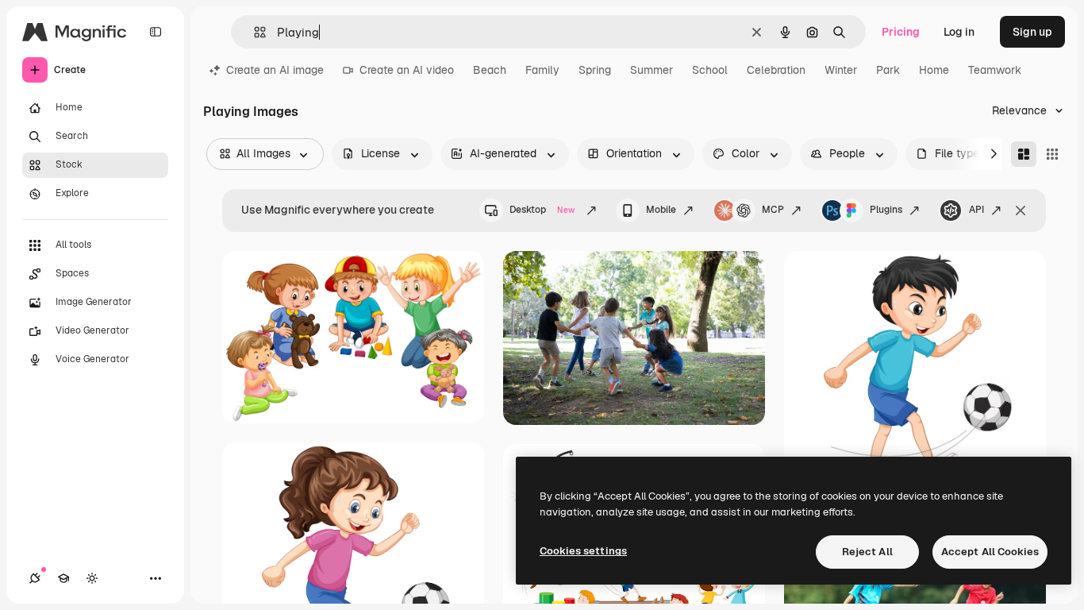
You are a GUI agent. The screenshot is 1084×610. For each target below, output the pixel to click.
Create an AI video (406, 70)
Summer (651, 70)
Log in (959, 32)
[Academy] (63, 578)
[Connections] (35, 578)
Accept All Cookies (990, 551)
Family (542, 70)
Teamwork (994, 70)
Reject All (867, 551)
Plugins (886, 209)
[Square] (1052, 154)
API (976, 209)
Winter (841, 70)
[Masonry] (1023, 154)
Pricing (901, 32)
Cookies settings (583, 551)
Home (934, 70)
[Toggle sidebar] (155, 31)
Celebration (776, 70)
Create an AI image (275, 70)
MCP (773, 209)
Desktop (542, 209)
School (710, 70)
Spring (595, 70)
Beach (489, 70)
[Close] (1020, 210)
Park (888, 70)
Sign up (1032, 32)
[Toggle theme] (92, 578)
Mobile (661, 209)
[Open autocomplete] (253, 32)
